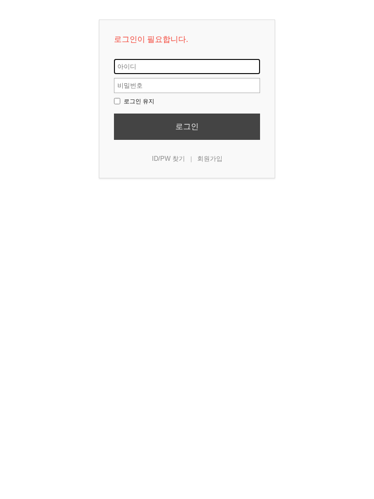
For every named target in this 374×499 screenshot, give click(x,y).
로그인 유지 (138, 101)
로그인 (187, 126)
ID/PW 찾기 (168, 158)
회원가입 (210, 158)
